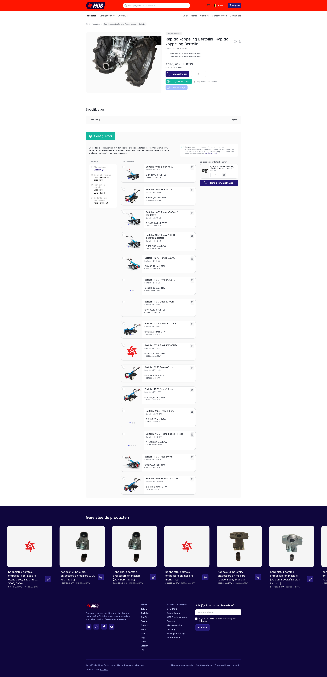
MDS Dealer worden (177, 617)
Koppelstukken (174, 33)
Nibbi (143, 641)
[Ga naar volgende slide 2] (131, 178)
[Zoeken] (125, 5)
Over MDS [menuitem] (123, 15)
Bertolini (145, 613)
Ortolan (144, 645)
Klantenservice (174, 625)
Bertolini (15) (99, 170)
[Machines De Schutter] (95, 5)
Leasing (171, 629)
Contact (171, 621)
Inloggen (236, 5)
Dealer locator (174, 613)
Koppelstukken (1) (101, 203)
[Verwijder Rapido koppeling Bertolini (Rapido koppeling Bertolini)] (224, 175)
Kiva (143, 633)
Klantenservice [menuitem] (219, 15)
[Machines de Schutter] (87, 24)
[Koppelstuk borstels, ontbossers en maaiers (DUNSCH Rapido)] (134, 557)
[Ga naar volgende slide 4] (135, 178)
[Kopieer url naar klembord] (240, 41)
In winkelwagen (179, 74)
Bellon (144, 609)
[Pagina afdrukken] (235, 41)
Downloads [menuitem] (235, 15)
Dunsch (144, 625)
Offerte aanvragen (178, 87)
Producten (96, 24)
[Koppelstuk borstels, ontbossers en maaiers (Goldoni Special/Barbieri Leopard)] (291, 557)
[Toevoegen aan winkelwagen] (48, 579)
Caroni (144, 621)
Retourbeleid (173, 637)
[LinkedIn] (88, 627)
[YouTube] (111, 627)
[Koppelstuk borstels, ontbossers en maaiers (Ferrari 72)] (186, 557)
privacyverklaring (225, 618)
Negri (143, 637)
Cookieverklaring (204, 665)
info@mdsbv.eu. (211, 154)
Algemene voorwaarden (182, 665)
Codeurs (104, 669)
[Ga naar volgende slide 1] (129, 178)
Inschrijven (202, 627)
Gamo (143, 629)
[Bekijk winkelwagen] (208, 5)
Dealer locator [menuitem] (190, 15)
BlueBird (145, 617)
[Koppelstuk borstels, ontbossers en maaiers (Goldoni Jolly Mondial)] (239, 557)
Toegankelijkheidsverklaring (227, 665)
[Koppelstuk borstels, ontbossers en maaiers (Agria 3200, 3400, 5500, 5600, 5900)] (29, 557)
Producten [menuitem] (91, 15)
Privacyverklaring (176, 633)
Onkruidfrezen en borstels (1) (101, 178)
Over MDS (172, 609)
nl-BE (221, 5)
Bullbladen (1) (99, 193)
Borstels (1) (98, 190)
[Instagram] (96, 627)
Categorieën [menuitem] (106, 15)
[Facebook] (104, 627)
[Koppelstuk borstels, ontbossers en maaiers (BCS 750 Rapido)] (82, 557)
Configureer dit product (180, 81)
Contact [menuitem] (204, 15)
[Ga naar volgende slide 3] (133, 178)
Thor (143, 650)
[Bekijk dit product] (192, 167)
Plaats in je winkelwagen (221, 183)
